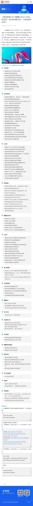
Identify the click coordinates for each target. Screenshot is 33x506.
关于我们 (28, 502)
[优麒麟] (5, 2)
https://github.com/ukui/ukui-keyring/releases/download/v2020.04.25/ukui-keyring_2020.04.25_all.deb (14, 433)
